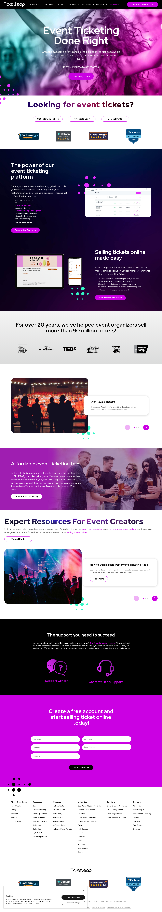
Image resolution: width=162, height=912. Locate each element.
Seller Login (37, 825)
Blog (34, 806)
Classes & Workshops (86, 810)
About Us (137, 806)
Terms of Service (98, 907)
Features (14, 813)
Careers (136, 817)
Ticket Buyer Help (40, 837)
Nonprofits (82, 844)
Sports (80, 852)
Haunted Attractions (86, 833)
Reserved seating (23, 205)
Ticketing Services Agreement (119, 907)
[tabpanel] (22, 350)
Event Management (115, 810)
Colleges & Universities (87, 817)
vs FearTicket (58, 821)
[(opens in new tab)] (28, 136)
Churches (81, 813)
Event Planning (39, 817)
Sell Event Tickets (40, 821)
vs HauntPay (58, 817)
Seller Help (37, 829)
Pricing (13, 810)
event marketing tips (91, 529)
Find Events (137, 825)
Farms (80, 825)
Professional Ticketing (142, 813)
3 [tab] (138, 427)
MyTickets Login (39, 833)
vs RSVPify (57, 813)
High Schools (83, 829)
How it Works (16, 806)
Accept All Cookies (73, 897)
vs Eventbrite (58, 806)
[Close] (83, 890)
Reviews (14, 817)
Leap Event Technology (88, 901)
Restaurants (83, 848)
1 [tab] (134, 427)
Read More (99, 579)
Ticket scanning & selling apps (28, 211)
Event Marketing (39, 810)
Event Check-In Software (117, 806)
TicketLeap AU (139, 810)
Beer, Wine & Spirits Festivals (89, 806)
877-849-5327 (120, 901)
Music (80, 840)
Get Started (16, 821)
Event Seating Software (116, 817)
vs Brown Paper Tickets (62, 829)
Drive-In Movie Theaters (87, 821)
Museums (82, 837)
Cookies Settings (73, 903)
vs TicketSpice (59, 810)
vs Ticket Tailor (59, 825)
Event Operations (40, 813)
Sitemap (136, 829)
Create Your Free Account (142, 4)
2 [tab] (136, 427)
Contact (136, 821)
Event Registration (114, 813)
